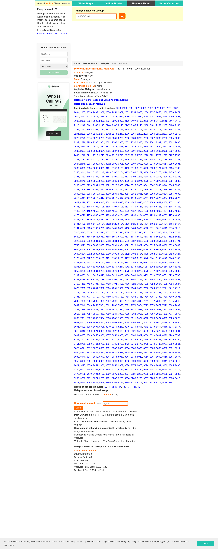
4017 (120, 198)
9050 (89, 365)
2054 (133, 112)
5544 (164, 232)
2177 (145, 129)
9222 (139, 373)
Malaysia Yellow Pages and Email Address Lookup (101, 99)
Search (78, 407)
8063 (108, 322)
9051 (95, 365)
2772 (108, 159)
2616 (120, 146)
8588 (164, 330)
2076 (101, 116)
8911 (177, 348)
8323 (108, 330)
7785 (139, 296)
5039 (177, 219)
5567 (101, 236)
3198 (133, 176)
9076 (145, 365)
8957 (177, 356)
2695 (158, 150)
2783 (152, 159)
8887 (145, 348)
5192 (82, 228)
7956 (82, 313)
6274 (133, 270)
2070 (171, 112)
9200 (108, 373)
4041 (108, 202)
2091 (177, 116)
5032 (158, 219)
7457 (177, 279)
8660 (120, 335)
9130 (114, 369)
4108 (120, 206)
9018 (171, 360)
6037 (158, 245)
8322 (101, 330)
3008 (139, 163)
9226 (164, 373)
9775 (152, 382)
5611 (133, 236)
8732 (127, 339)
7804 (89, 300)
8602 (76, 335)
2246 (120, 133)
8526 (158, 330)
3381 (171, 189)
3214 (145, 176)
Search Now (54, 73)
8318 (76, 330)
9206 (120, 373)
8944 (108, 356)
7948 (139, 309)
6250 (139, 266)
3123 (152, 168)
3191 (114, 176)
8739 (171, 339)
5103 (89, 223)
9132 (127, 369)
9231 (171, 373)
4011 (82, 198)
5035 (171, 219)
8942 (95, 356)
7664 (133, 288)
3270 (133, 180)
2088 (158, 116)
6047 (89, 249)
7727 (139, 292)
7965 (139, 313)
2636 (76, 150)
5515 (177, 228)
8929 (127, 352)
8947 (127, 356)
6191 (145, 262)
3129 (164, 168)
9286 (139, 378)
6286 (177, 270)
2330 (120, 142)
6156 (82, 262)
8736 (152, 339)
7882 (177, 305)
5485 (139, 228)
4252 (108, 210)
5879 (82, 245)
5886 (108, 245)
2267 (164, 133)
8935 (164, 352)
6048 (95, 249)
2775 (120, 159)
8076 (164, 322)
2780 (133, 159)
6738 (82, 279)
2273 (82, 137)
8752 (82, 343)
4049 (158, 202)
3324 (127, 185)
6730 (158, 275)
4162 (89, 210)
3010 (152, 163)
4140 (133, 206)
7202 (114, 279)
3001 (101, 163)
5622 (171, 236)
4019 (133, 198)
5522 (114, 232)
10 (105, 386)
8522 (139, 330)
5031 (152, 219)
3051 (164, 163)
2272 (76, 137)
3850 (120, 193)
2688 (120, 150)
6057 (114, 249)
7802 (76, 300)
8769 (120, 343)
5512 (158, 228)
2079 (120, 116)
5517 (82, 232)
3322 (114, 185)
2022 (137, 107)
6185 (114, 262)
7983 (95, 318)
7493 (108, 283)
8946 (120, 356)
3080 (171, 163)
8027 (177, 318)
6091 (82, 253)
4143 (152, 206)
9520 (82, 382)
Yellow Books (113, 3)
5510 (145, 228)
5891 (114, 245)
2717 (127, 155)
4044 (127, 202)
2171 (108, 129)
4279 (89, 215)
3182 (82, 176)
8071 (145, 322)
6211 (114, 266)
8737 (158, 339)
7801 (177, 296)
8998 (152, 360)
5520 (101, 232)
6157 (89, 262)
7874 (139, 305)
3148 (101, 172)
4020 (139, 198)
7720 (95, 292)
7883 (76, 309)
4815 (114, 219)
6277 (152, 270)
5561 (82, 236)
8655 (95, 335)
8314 (158, 326)
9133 (133, 369)
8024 (158, 318)
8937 (177, 352)
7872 (127, 305)
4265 (171, 210)
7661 (114, 288)
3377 (152, 189)
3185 (101, 176)
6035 (152, 245)
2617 (127, 146)
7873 (133, 305)
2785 (158, 159)
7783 (127, 296)
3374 (133, 189)
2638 (89, 150)
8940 (82, 356)
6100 (114, 253)
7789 (164, 296)
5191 (76, 228)
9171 (171, 369)
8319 (82, 330)
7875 (145, 305)
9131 (120, 369)
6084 (171, 249)
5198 (95, 228)
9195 (101, 373)
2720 (145, 155)
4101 (76, 206)
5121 (101, 223)
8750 (177, 339)
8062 (101, 322)
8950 (145, 356)
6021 (120, 245)
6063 (127, 249)
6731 (164, 275)
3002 (108, 163)
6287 (76, 275)
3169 (152, 172)
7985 (108, 318)
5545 (171, 232)
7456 (171, 279)
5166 (171, 223)
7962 (120, 313)
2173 (120, 129)
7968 (158, 313)
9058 (114, 365)
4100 (177, 202)
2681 (101, 150)
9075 (139, 365)
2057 (152, 112)
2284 (133, 137)
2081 (133, 116)
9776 (158, 382)
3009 (145, 163)
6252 (152, 266)
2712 (95, 155)
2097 (108, 120)
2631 (152, 146)
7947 (133, 309)
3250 (89, 180)
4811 (95, 219)
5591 (127, 236)
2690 (127, 150)
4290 (114, 215)
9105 (101, 369)
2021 (131, 107)
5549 (76, 236)
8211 (114, 326)
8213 (120, 326)
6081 (164, 249)
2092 (76, 120)
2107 (133, 120)
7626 (171, 283)
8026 (171, 318)
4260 (152, 210)
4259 (145, 210)
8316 (171, 326)
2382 (158, 142)
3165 (127, 172)
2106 (127, 120)
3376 (145, 189)
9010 (158, 360)
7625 (164, 283)
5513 (164, 228)
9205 (114, 373)
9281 (108, 378)
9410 (177, 378)
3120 (139, 168)
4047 (145, 202)
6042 (177, 245)
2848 (82, 163)
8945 (114, 356)
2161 (152, 125)
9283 (120, 378)
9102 (89, 369)
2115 (158, 120)
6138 (133, 258)
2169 (95, 129)
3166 (133, 172)
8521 (133, 330)
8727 (108, 339)
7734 (177, 292)
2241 (101, 133)
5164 (164, 223)
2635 (177, 146)
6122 (164, 253)
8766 (101, 343)
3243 (82, 180)
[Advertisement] (127, 41)
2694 (152, 150)
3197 (127, 176)
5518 (89, 232)
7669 (152, 288)
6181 (101, 262)
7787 (152, 296)
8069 (133, 322)
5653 (171, 240)
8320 (89, 330)
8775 (127, 343)
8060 (89, 322)
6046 (82, 249)
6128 (95, 258)
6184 (108, 262)
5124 (120, 223)
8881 (108, 348)
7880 (171, 305)
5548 (177, 232)
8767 (108, 343)
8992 (120, 360)
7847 (76, 305)
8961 (89, 360)
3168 (145, 172)
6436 (127, 275)
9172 (177, 369)
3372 (120, 189)
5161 (145, 223)
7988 (120, 318)
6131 (108, 258)
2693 (145, 150)
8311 (139, 326)
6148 (171, 258)
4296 (152, 215)
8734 (139, 339)
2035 (82, 112)
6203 (89, 266)
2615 (114, 146)
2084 (145, 116)
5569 (114, 236)
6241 (120, 266)
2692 (139, 150)
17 (131, 386)
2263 (145, 133)
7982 (89, 318)
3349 (82, 189)
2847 (76, 163)
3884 (164, 193)
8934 (158, 352)
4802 (82, 219)
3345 (171, 185)
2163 (164, 125)
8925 (101, 352)
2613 (101, 146)
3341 (145, 185)
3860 (152, 193)
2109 (145, 120)
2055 (139, 112)
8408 (120, 330)
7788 (158, 296)
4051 (171, 202)
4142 (145, 206)
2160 (145, 125)
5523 (120, 232)
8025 (164, 318)
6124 (177, 253)
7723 (114, 292)
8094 (95, 326)
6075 (152, 249)
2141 (89, 125)
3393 (82, 193)
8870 (76, 348)
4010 (76, 198)
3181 (76, 176)
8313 (152, 326)
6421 (114, 275)
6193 (158, 262)
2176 (139, 129)
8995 (139, 360)
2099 (120, 120)
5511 (152, 228)
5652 (164, 240)
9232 (177, 373)
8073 (152, 322)
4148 (177, 206)
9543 (89, 382)
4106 (108, 206)
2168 (89, 129)
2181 (171, 129)
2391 (171, 142)
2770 (95, 159)
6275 (139, 270)
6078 (158, 249)
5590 (120, 236)
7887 (101, 309)
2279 (108, 137)
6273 (127, 270)
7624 (158, 283)
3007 (133, 163)
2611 (89, 146)
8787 (164, 343)
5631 (95, 240)
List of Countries (169, 3)
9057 (108, 365)
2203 (89, 133)
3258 (101, 180)
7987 (114, 318)
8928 (120, 352)
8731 (120, 339)
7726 (133, 292)
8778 (145, 343)
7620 (133, 283)
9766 (114, 382)
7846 (177, 300)
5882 (95, 245)
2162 (158, 125)
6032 (139, 245)
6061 (120, 249)
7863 (114, 305)
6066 (145, 249)
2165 (177, 125)
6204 (95, 266)
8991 (114, 360)
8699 (164, 335)
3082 (76, 168)
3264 (120, 180)
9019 (177, 360)
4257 (133, 210)
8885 (133, 348)
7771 (89, 296)
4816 (120, 219)
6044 (76, 249)
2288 (158, 137)
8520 (127, 330)
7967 (152, 313)
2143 (101, 125)
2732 (82, 159)
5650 (152, 240)
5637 (133, 240)
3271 (139, 180)
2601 (76, 146)
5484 (133, 228)
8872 (89, 348)
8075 (158, 322)
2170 (101, 129)
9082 (164, 365)
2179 (158, 129)
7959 (101, 313)
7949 (145, 309)
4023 (158, 198)
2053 (127, 112)
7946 (127, 309)
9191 (95, 373)
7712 (171, 288)
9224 (152, 373)
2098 (114, 120)
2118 (177, 120)
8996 (145, 360)
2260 (127, 133)
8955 (164, 356)
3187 (108, 176)
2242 (108, 133)
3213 (139, 176)
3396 (89, 193)
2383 (164, 142)
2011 (118, 107)
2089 (164, 116)
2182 (177, 129)
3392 (76, 193)
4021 (145, 198)
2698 (177, 150)
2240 (95, 133)
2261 (133, 133)
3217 (158, 176)
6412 (95, 275)
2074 (89, 116)
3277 (152, 180)
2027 (150, 107)
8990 (108, 360)
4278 (82, 215)
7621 (139, 283)
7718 (82, 292)
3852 (133, 193)
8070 (139, 322)
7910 (108, 309)
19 (139, 386)
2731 (76, 159)
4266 (177, 210)
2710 (82, 155)
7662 (120, 288)
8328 (114, 330)
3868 (158, 193)
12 (112, 386)
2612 (95, 146)
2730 (177, 155)
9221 (133, 373)
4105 (101, 206)
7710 (158, 288)
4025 (171, 198)
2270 (177, 133)
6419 (101, 275)
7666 (145, 288)
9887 (171, 382)
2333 (139, 142)
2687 (114, 150)
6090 (76, 253)
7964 (133, 313)
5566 (95, 236)
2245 (114, 133)
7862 (108, 305)
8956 (171, 356)
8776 (133, 343)
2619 (139, 146)
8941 (89, 356)
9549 (101, 382)
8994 (133, 360)
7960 (108, 313)
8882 (114, 348)
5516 (76, 232)
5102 (82, 223)
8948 (133, 356)
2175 (133, 129)
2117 (171, 120)
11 (108, 386)
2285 (139, 137)
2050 (108, 112)
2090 (171, 116)
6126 (82, 258)
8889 (158, 348)
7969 (164, 313)
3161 (120, 172)
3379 (164, 189)
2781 (139, 159)
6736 (177, 275)
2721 (152, 155)
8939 (76, 356)
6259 (89, 270)
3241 (177, 176)
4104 (95, 206)
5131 (139, 223)
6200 (177, 262)
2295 (171, 137)
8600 (171, 330)
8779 (152, 343)
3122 (145, 168)
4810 (89, 219)
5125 (127, 223)
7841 (145, 300)
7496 (127, 283)
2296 (177, 137)
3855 (139, 193)
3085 (95, 168)
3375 (139, 189)
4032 (95, 202)
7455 (164, 279)
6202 (82, 266)
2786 (164, 159)
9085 (171, 365)
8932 (145, 352)
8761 (95, 343)
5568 (108, 236)
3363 (101, 189)
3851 (127, 193)
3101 (108, 168)
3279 (158, 180)
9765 (108, 382)
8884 (127, 348)
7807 (108, 300)
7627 (177, 283)
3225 (171, 176)
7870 (120, 305)
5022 (139, 219)
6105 (145, 253)
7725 (127, 292)
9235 (76, 378)
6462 (145, 275)
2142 (95, 125)
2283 (127, 137)
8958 (76, 360)
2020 (124, 107)
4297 (158, 215)
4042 (114, 202)
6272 (120, 270)
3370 (108, 189)
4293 (133, 215)
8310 (133, 326)
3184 (95, 176)
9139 (145, 369)
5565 (89, 236)
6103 (133, 253)
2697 (171, 150)
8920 (76, 352)
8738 (164, 339)
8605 (82, 335)
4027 (76, 202)
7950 (152, 309)
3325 (133, 185)
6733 (171, 275)
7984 (101, 318)
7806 (101, 300)
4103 (89, 206)
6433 (120, 275)
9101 (82, 369)
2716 (120, 155)
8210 (108, 326)
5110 (95, 223)
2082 (139, 116)
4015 (108, 198)
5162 (152, 223)
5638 (139, 240)
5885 (101, 245)
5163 (158, 223)
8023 (152, 318)
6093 (95, 253)
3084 (89, 168)
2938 (95, 163)
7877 (158, 305)
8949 (139, 356)
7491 (95, 283)
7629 (82, 288)
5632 (101, 240)
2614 (108, 146)
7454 (158, 279)
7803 (82, 300)
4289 (108, 215)
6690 (152, 275)
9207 (127, 373)
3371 (114, 189)
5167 (177, 223)
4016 (114, 198)
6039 (171, 245)
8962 (95, 360)
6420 (108, 275)
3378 (158, 189)
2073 (82, 116)
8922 (89, 352)
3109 (127, 168)
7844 (164, 300)
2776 (127, 159)
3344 (164, 185)
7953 (171, 309)
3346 (177, 185)
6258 (82, 270)
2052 (120, 112)
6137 (127, 258)
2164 (171, 125)
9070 (127, 365)
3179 (171, 172)
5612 (139, 236)
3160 (114, 172)
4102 (82, 206)
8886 (139, 348)
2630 (145, 146)
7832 (133, 300)
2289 (164, 137)
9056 (101, 365)
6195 (164, 262)
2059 (164, 112)
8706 (171, 335)
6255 (171, 266)
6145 (164, 258)
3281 (171, 180)
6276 (145, 270)
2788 (177, 159)
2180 (164, 129)
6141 (152, 258)
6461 (139, 275)
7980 (76, 318)
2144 (108, 125)
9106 (108, 369)
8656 (101, 335)
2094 (89, 120)
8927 (114, 352)
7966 (145, 313)
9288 (152, 378)
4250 (95, 210)
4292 (127, 215)
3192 (120, 176)
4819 (127, 219)
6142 (158, 258)
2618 (133, 146)
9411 (76, 382)
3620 (101, 193)
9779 (164, 382)
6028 (133, 245)
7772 (95, 296)
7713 (177, 288)
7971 (171, 313)
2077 (108, 116)
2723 (164, 155)
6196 (171, 262)
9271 (89, 378)
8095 (101, 326)
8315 (164, 326)
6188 (133, 262)
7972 (177, 313)
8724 (89, 339)
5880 (89, 245)
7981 (82, 318)
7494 (114, 283)
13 (116, 386)
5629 (82, 240)
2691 (133, 150)
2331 (127, 142)
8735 (145, 339)
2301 (101, 142)
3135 (177, 168)
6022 (127, 245)
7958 (95, 313)
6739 (89, 279)
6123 (171, 253)
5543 (158, 232)
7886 (95, 309)
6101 (120, 253)
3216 (152, 176)
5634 (114, 240)
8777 (139, 343)
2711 (89, 155)
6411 (89, 275)
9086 (177, 365)
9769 (127, 382)
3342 (152, 185)
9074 (133, 365)
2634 (171, 146)
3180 (177, 172)
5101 (76, 223)
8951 (152, 356)
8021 (139, 318)
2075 (95, 116)
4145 (158, 206)
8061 (95, 322)
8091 (76, 326)
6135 (114, 258)
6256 (177, 266)
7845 (171, 300)
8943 (101, 356)
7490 (89, 283)
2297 (76, 142)
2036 (89, 112)
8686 (133, 335)
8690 (152, 335)
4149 (76, 210)
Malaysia (105, 63)
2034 (76, 112)
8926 (108, 352)
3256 (95, 180)
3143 (95, 172)
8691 (158, 335)
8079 (171, 322)
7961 (114, 313)
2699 (76, 155)
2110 (152, 120)
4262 (158, 210)
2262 (139, 133)
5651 (158, 240)
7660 (108, 288)
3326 (139, 185)
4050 (164, 202)
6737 (76, 279)
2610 (82, 146)
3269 (127, 180)
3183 (89, 176)
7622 (145, 283)
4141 (139, 206)
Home (77, 63)
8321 (95, 330)
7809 (120, 300)
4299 (164, 215)
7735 (76, 296)
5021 (133, 219)
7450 (133, 279)
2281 (114, 137)
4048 (152, 202)
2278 (101, 137)
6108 (152, 253)
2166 (76, 129)
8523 (145, 330)
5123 (114, 223)
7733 (171, 292)
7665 (139, 288)
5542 (152, 232)
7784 (133, 296)
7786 (145, 296)
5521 (108, 232)
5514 (171, 228)
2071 (177, 112)
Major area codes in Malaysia (89, 103)
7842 (152, 300)
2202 (82, 133)
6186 (120, 262)
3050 (158, 163)
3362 (95, 189)
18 (135, 386)
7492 (101, 283)
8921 (82, 352)
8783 (158, 343)
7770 (82, 296)
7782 (120, 296)
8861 (177, 343)
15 (123, 386)
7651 (95, 288)
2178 (152, 129)
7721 (101, 292)
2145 (114, 125)
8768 (114, 343)
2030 (162, 107)
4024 (164, 198)
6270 (114, 270)
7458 (76, 283)
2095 (95, 120)
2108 (139, 120)
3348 (76, 189)
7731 (158, 292)
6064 (133, 249)
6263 (108, 270)
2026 (143, 107)
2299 (89, 142)
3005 (120, 163)
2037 (95, 112)
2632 (158, 146)
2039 (101, 112)
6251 (145, 266)
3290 (89, 185)
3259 (108, 180)
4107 (114, 206)
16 (127, 386)
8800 (171, 343)
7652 (101, 288)
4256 (127, 210)
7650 (89, 288)
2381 (152, 142)
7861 (101, 305)
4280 (95, 215)
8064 (114, 322)
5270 (101, 228)
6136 (120, 258)
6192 (152, 262)
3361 (89, 189)
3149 (108, 172)
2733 (89, 159)
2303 (114, 142)
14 (120, 386)
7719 (89, 292)
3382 (177, 189)
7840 (139, 300)
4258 (139, 210)
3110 (133, 168)
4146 (164, 206)
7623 (152, 283)
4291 (120, 215)
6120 (158, 253)
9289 (158, 378)
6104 (139, 253)
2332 (133, 142)
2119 (76, 125)
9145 (158, 369)
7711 (164, 288)
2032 (175, 107)
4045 (133, 202)
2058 (158, 112)
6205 (101, 266)
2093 (82, 120)
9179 (89, 373)
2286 (145, 137)
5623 (177, 236)
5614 (152, 236)
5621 (164, 236)
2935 (89, 163)
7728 (145, 292)
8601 (177, 330)
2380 (145, 142)
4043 (120, 202)
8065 (120, 322)
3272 (145, 180)
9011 (164, 360)
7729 (152, 292)
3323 (120, 185)
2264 (152, 133)
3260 (114, 180)
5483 (127, 228)
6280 (164, 270)
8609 (89, 335)
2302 (108, 142)
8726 (101, 339)
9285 (133, 378)
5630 (89, 240)
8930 (133, 352)
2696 (164, 150)
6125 (76, 258)
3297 (101, 185)
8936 (171, 352)
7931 (114, 309)
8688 (145, 335)
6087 (177, 249)
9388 (171, 378)
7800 (171, 296)
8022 (145, 318)
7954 (177, 309)
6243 (133, 266)
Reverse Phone (141, 3)
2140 (82, 125)
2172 (114, 129)
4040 (101, 202)
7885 (89, 309)
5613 (145, 236)
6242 (127, 266)
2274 (89, 137)
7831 (127, 300)
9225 (158, 373)
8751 (76, 343)
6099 (108, 253)
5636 (127, 240)
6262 (101, 270)
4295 (145, 215)
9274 (95, 378)
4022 (152, 198)
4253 (114, 210)
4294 (139, 215)
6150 (177, 258)
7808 (114, 300)
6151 (76, 262)
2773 (114, 159)
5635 (120, 240)
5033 (164, 219)
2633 (164, 146)
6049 (101, 249)
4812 (101, 219)
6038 (164, 245)
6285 (171, 270)
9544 (95, 382)
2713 (101, 155)
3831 (114, 193)
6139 (139, 258)
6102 (127, 253)
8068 (127, 322)
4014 (101, 198)
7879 (164, 305)
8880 (101, 348)
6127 (89, 258)
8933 (152, 352)
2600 (177, 142)
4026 (177, 198)
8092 (82, 326)
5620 (158, 236)
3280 (164, 180)
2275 (95, 137)
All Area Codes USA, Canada (52, 33)
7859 (95, 305)
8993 (127, 360)
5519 (95, 232)
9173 (76, 373)
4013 (95, 198)
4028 (82, 202)
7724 (120, 292)
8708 (76, 339)
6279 (158, 270)
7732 (164, 292)
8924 (95, 352)
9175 (82, 373)
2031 (169, 107)
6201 (76, 266)
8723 (82, 339)
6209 (108, 266)
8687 (139, 335)
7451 (139, 279)
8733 (133, 339)
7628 (76, 288)
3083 (82, 168)
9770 (133, 382)
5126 (133, 223)
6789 (95, 279)
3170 (158, 172)
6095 (101, 253)
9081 (158, 365)
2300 (95, 142)
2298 (82, 142)
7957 (89, 313)
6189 (139, 262)
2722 (158, 155)
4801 (76, 219)
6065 (139, 249)
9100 (76, 369)
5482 (120, 228)
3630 (108, 193)
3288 (76, 185)
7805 (95, 300)
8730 (114, 339)
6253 (158, 266)
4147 (171, 206)
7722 (108, 292)
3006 (127, 163)
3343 (158, 185)
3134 (171, 168)
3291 (95, 185)
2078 (114, 116)
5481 (114, 228)
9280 (101, 378)
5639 (145, 240)
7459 (82, 283)
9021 (76, 365)
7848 (82, 305)
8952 (158, 356)
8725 (95, 339)
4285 (101, 215)
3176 (164, 172)
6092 (89, 253)
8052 (82, 322)
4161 (82, 210)
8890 (164, 348)
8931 (139, 352)
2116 (164, 120)
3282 (177, 180)
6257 (76, 270)
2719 (139, 155)
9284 (127, 378)
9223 (145, 373)
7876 (152, 305)
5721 (177, 240)
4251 (101, 210)
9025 (82, 365)
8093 (89, 326)
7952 (164, 309)
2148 (133, 125)
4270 (76, 215)
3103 (120, 168)
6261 (95, 270)
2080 (127, 116)
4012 (89, 198)
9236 (82, 378)
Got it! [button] (205, 544)
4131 (127, 206)
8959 (82, 360)
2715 (114, 155)
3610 (95, 193)
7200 (108, 279)
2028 (156, 107)
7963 (127, 313)
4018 (127, 198)
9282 (114, 378)
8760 (89, 343)
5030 (145, 219)
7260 (120, 279)
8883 (120, 348)
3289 (82, 185)
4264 (164, 210)
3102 (114, 168)
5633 (108, 240)
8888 (152, 348)
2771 (101, 159)
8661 (127, 335)
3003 (114, 163)
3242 (76, 180)
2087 (152, 116)
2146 (120, 125)
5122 (108, 223)
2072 (76, 116)
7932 (120, 309)
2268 (171, 133)
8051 (76, 322)
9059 (120, 365)
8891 (171, 348)
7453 (152, 279)
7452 (145, 279)
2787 (171, 159)
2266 (158, 133)
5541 (145, 232)
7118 (101, 279)
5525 (133, 232)
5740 (76, 245)
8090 (177, 322)
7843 (158, 300)
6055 (108, 249)
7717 (76, 292)
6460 (133, 275)
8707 (177, 335)
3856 (145, 193)
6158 (95, 262)
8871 (82, 348)
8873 (95, 348)
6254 (164, 266)
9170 (164, 369)
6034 (145, 245)
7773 (101, 296)
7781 (114, 296)
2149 (139, 125)
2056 (145, 112)
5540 (139, 232)
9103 (95, 369)
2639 (95, 150)
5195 (89, 228)
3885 (171, 193)
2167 (82, 129)
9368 (164, 378)
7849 (89, 305)
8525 (152, 330)
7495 (120, 283)
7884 (82, 309)
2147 (127, 125)
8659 (114, 335)
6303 (82, 275)
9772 (145, 382)
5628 (76, 240)
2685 (108, 150)
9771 (139, 382)
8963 (101, 360)
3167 (139, 172)
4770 (171, 215)
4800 (177, 215)
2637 (82, 150)
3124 (158, 168)
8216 (127, 326)
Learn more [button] (9, 545)
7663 (127, 288)
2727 (171, 155)
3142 (89, 172)
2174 (127, 129)
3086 (101, 168)
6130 (101, 258)
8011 (133, 318)
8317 (177, 326)
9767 (120, 382)
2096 (101, 120)
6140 (145, 258)
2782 (145, 159)
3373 (127, 189)
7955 (76, 313)
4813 (108, 219)
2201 (76, 133)
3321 (108, 185)
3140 (76, 172)
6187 (127, 262)
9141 (152, 369)
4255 (120, 210)
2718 (133, 155)
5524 (127, 232)
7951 (158, 309)
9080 (152, 365)
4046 (139, 202)
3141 (82, 172)
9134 (139, 369)
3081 (177, 163)
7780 (108, 296)
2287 (152, 137)
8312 (145, 326)
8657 (108, 335)
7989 (127, 318)
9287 (145, 378)
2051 (114, 112)
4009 (177, 193)
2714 (108, 155)
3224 (164, 176)
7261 (127, 279)
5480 (108, 228)
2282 (120, 137)
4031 (89, 202)
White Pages (85, 3)
